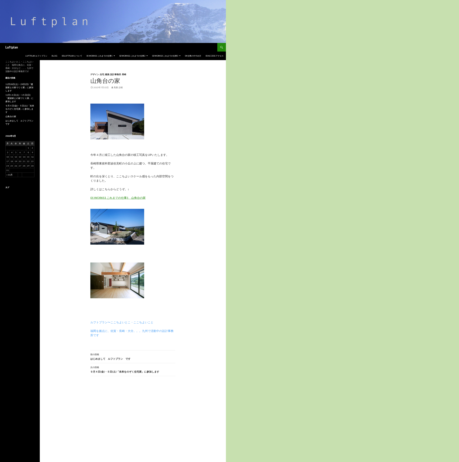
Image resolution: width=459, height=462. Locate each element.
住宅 (102, 74)
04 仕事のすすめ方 (193, 56)
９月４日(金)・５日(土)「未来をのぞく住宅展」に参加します (124, 369)
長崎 (124, 74)
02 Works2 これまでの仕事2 (132, 56)
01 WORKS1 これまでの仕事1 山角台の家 (118, 197)
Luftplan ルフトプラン (36, 56)
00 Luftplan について (72, 56)
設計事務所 (115, 74)
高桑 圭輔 (118, 87)
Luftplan (11, 47)
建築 (107, 74)
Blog (54, 56)
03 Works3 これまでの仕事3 (165, 56)
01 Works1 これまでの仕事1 (99, 56)
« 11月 (9, 174)
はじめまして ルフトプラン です (110, 356)
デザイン (94, 74)
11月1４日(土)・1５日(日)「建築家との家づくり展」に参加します (19, 98)
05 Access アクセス (214, 56)
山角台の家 (10, 116)
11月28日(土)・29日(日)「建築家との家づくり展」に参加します (19, 87)
